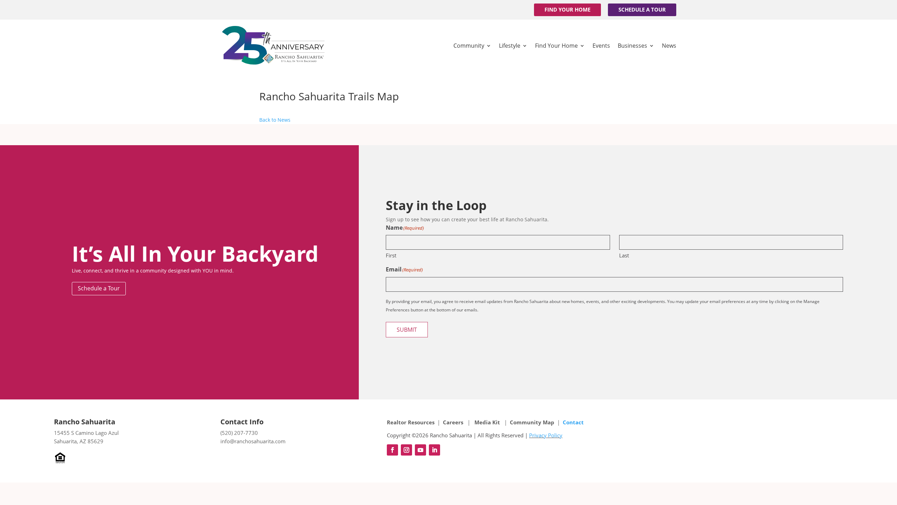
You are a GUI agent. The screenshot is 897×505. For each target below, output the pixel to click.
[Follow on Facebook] (392, 450)
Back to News (274, 119)
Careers (454, 422)
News (669, 45)
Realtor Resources (410, 422)
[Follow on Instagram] (406, 450)
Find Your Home (567, 9)
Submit (407, 330)
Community (468, 45)
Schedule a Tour (642, 9)
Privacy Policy (545, 435)
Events (601, 45)
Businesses (632, 45)
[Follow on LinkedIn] (434, 450)
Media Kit (487, 422)
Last (624, 255)
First (391, 255)
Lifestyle (509, 45)
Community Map (532, 422)
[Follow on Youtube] (420, 450)
